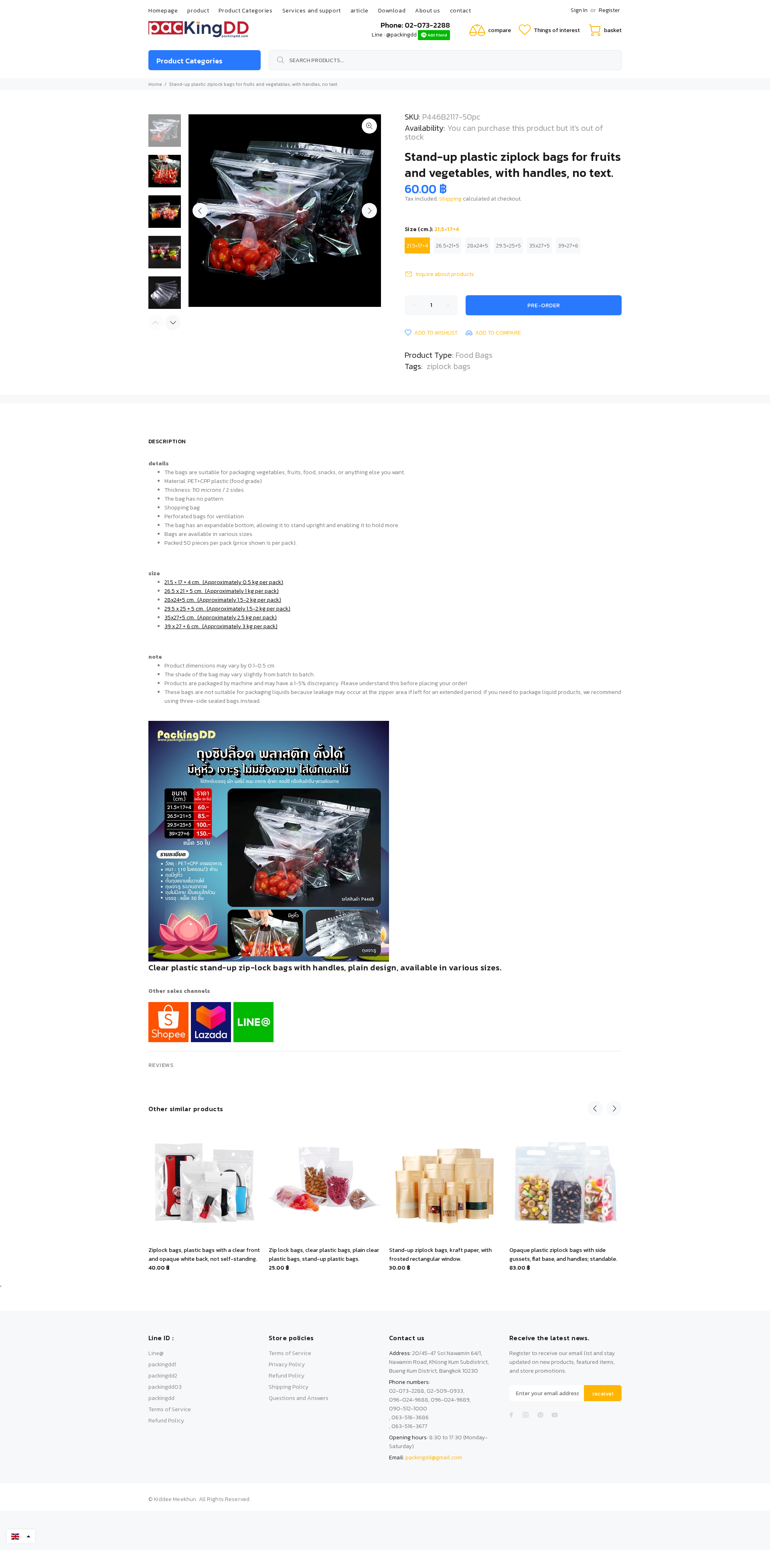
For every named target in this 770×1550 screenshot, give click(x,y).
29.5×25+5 (508, 245)
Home (155, 84)
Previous (200, 210)
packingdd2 (162, 1375)
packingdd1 (162, 1364)
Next (369, 210)
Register (609, 10)
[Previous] (595, 1108)
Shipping (450, 199)
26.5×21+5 (447, 245)
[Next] (172, 322)
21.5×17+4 (417, 245)
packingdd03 (165, 1387)
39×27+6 (568, 245)
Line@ (156, 1353)
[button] (20, 1536)
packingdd (161, 1398)
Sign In (579, 10)
